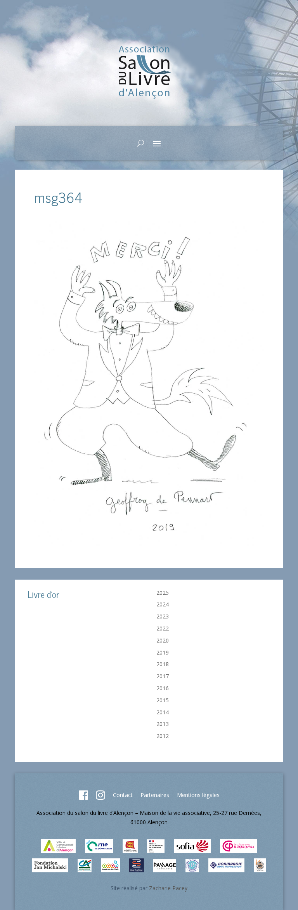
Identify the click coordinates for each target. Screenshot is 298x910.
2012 (162, 736)
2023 (162, 616)
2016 (162, 688)
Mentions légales (198, 795)
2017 (162, 676)
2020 (162, 640)
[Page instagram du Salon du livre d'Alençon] (100, 797)
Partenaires (154, 795)
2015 (162, 700)
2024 (162, 604)
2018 (162, 664)
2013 (162, 724)
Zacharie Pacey (168, 888)
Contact (123, 795)
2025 (162, 592)
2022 (162, 628)
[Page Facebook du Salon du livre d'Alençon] (83, 797)
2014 (162, 712)
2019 (162, 652)
